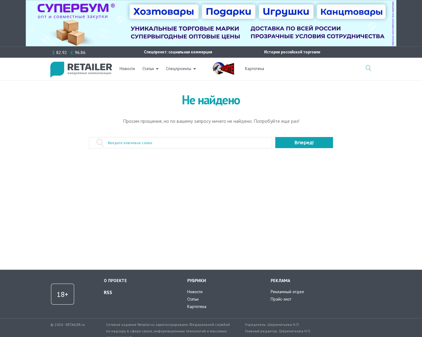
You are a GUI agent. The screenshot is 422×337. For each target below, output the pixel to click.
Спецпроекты (178, 68)
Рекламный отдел (287, 291)
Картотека (254, 68)
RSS (108, 292)
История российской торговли (292, 52)
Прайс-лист (281, 299)
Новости (127, 68)
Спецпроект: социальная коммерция (178, 52)
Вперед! (304, 142)
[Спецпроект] (223, 65)
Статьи (148, 68)
